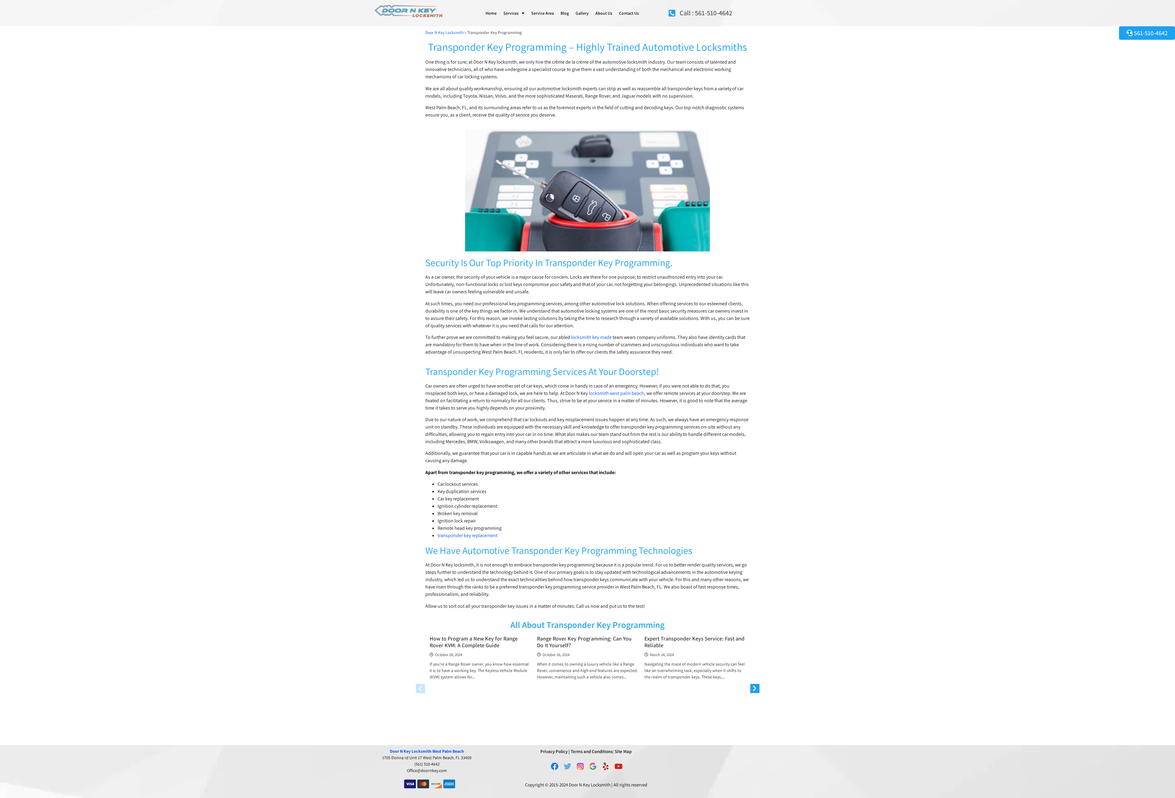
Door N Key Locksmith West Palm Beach (427, 751)
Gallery (582, 13)
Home (491, 13)
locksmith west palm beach (616, 393)
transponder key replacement (468, 535)
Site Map (623, 751)
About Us (603, 13)
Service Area (542, 13)
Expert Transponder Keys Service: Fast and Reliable (694, 642)
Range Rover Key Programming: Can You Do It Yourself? (584, 642)
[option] (480, 660)
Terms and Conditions (592, 751)
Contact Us (629, 13)
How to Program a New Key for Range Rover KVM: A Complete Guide (474, 642)
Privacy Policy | (555, 751)
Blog (565, 13)
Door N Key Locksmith (444, 32)
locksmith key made (591, 337)
